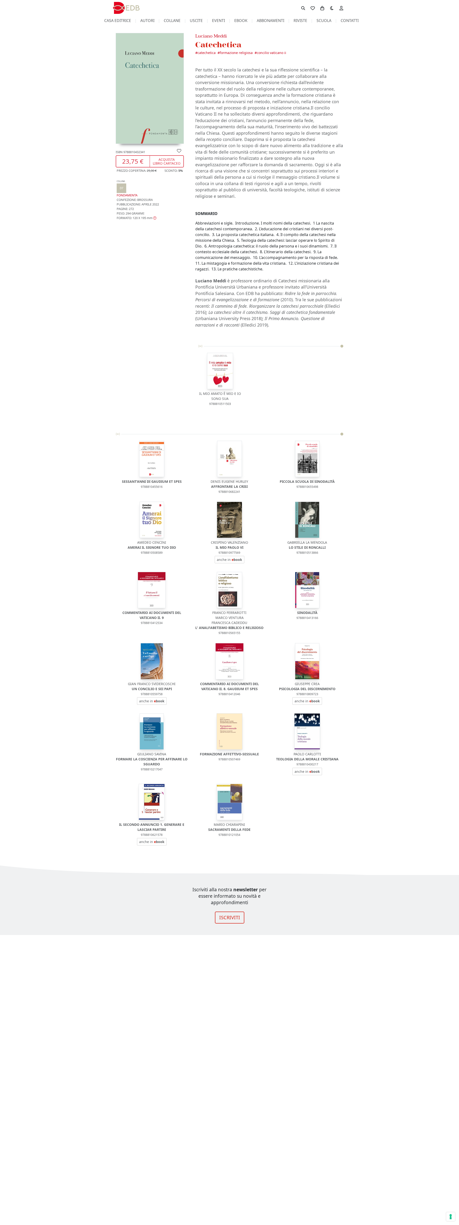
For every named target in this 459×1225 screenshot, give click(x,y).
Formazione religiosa (236, 52)
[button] (136, 218)
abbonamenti (270, 20)
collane (172, 20)
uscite (196, 20)
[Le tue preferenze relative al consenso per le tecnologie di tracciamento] (450, 1216)
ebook (240, 20)
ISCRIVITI (229, 917)
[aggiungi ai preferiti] (179, 151)
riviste (300, 20)
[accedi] (341, 8)
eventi (218, 20)
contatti (350, 20)
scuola (324, 20)
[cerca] (303, 8)
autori (147, 20)
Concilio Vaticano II (271, 52)
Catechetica (206, 52)
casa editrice (117, 20)
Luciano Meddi (211, 36)
